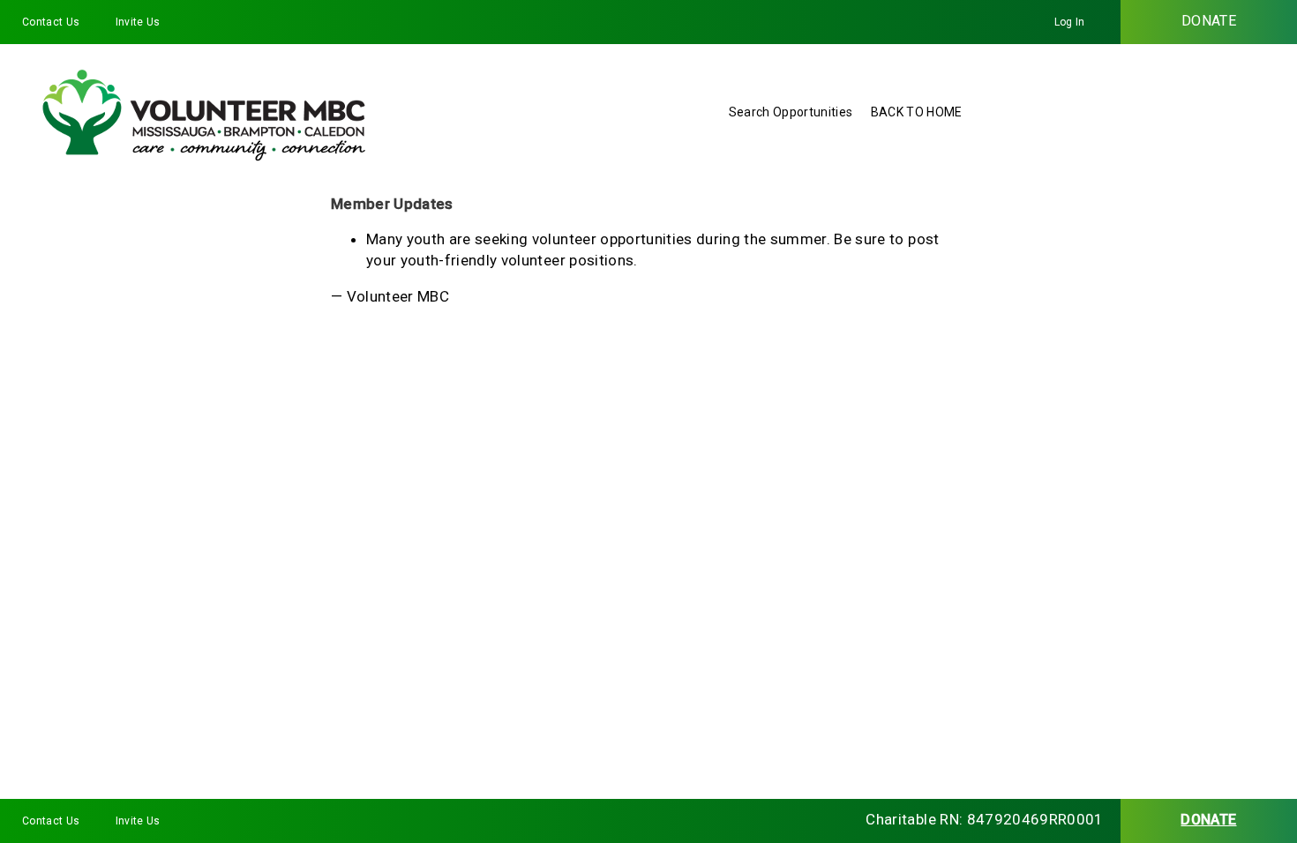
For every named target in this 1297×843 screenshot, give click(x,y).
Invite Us (138, 22)
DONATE (1208, 20)
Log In (1069, 22)
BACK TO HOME (917, 112)
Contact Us (50, 22)
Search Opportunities (791, 112)
